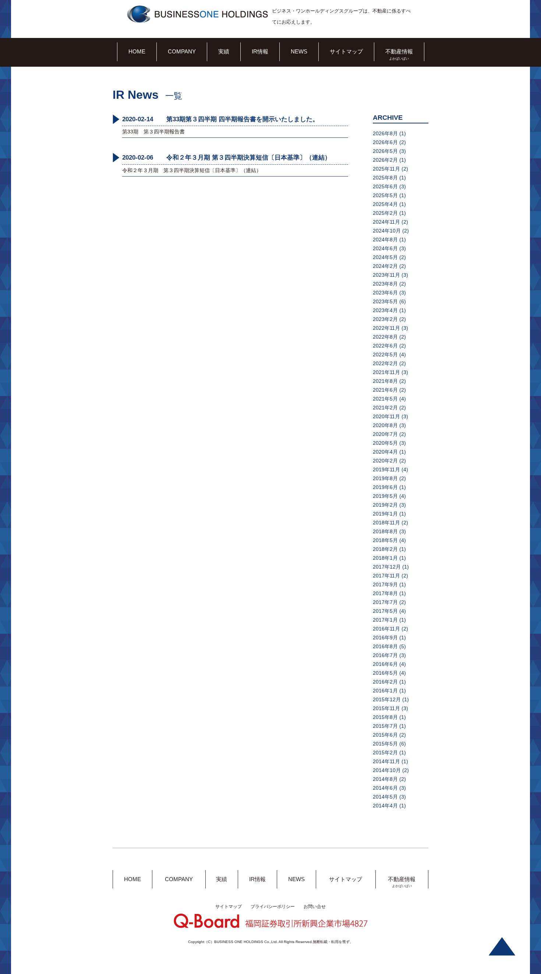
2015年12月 (387, 699)
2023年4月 (385, 310)
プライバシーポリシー (273, 906)
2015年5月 (385, 744)
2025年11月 (386, 169)
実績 (223, 51)
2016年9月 (385, 637)
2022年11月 (386, 328)
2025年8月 (385, 178)
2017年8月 (385, 593)
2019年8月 (385, 478)
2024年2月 (385, 266)
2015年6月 (385, 735)
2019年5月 (385, 496)
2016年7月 (385, 655)
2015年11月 (386, 708)
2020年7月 (385, 434)
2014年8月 (385, 779)
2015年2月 (385, 752)
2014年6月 (385, 788)
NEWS (299, 51)
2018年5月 (385, 540)
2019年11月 (386, 469)
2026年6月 (385, 142)
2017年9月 (385, 584)
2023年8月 (385, 284)
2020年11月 (386, 416)
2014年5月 (385, 797)
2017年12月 (387, 567)
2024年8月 (385, 239)
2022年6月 (385, 346)
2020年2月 (385, 461)
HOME (136, 51)
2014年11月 (386, 761)
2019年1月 (385, 514)
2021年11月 (386, 372)
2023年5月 (385, 301)
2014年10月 (387, 770)
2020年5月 (385, 443)
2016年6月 (385, 664)
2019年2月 (385, 505)
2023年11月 (386, 275)
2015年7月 (385, 726)
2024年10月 (387, 231)
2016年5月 (385, 673)
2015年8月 (385, 717)
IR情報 (260, 51)
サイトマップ (346, 51)
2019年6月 (385, 487)
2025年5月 (385, 195)
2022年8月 (385, 337)
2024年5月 (385, 257)
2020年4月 (385, 452)
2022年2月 (385, 363)
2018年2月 (385, 549)
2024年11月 (386, 222)
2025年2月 (385, 213)
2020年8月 (385, 425)
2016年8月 (385, 646)
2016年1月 (385, 691)
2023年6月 (385, 293)
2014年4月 (385, 806)
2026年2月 (385, 160)
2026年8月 (385, 133)
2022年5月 (385, 354)
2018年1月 (385, 558)
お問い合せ (315, 906)
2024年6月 (385, 248)
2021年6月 (385, 390)
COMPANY (182, 51)
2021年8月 (385, 381)
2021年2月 (385, 408)
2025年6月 (385, 186)
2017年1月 (385, 620)
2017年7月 (385, 602)
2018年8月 (385, 531)
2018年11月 (386, 523)
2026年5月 (385, 151)
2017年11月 (386, 576)
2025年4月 (385, 204)
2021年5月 (385, 399)
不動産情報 (399, 51)
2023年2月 (385, 319)
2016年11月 (386, 629)
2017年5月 (385, 611)
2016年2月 (385, 682)
